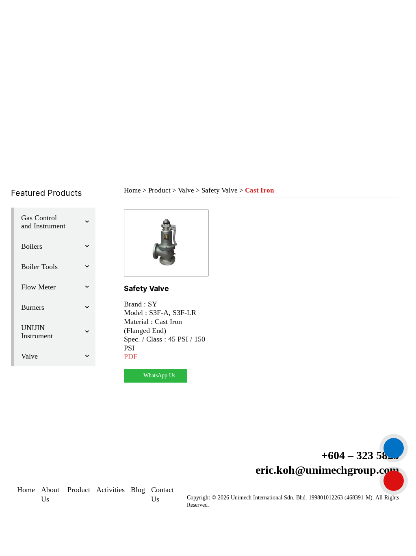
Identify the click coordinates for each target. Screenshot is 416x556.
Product (159, 190)
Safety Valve (220, 190)
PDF (130, 356)
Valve (186, 190)
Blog (138, 490)
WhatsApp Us (159, 375)
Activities (110, 490)
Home (132, 190)
